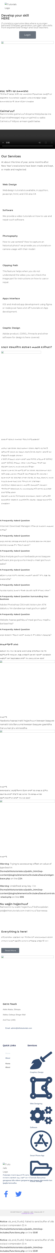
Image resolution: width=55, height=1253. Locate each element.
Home (7, 1053)
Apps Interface (11, 298)
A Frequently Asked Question (15, 520)
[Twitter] (18, 1194)
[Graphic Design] (6, 322)
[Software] (6, 204)
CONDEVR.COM (28, 1213)
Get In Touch (10, 1004)
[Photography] (6, 230)
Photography (10, 236)
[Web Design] (6, 178)
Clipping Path (10, 265)
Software (8, 210)
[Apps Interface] (6, 292)
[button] (27, 520)
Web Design (10, 184)
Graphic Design (11, 328)
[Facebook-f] (6, 1194)
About (7, 1058)
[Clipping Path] (6, 259)
